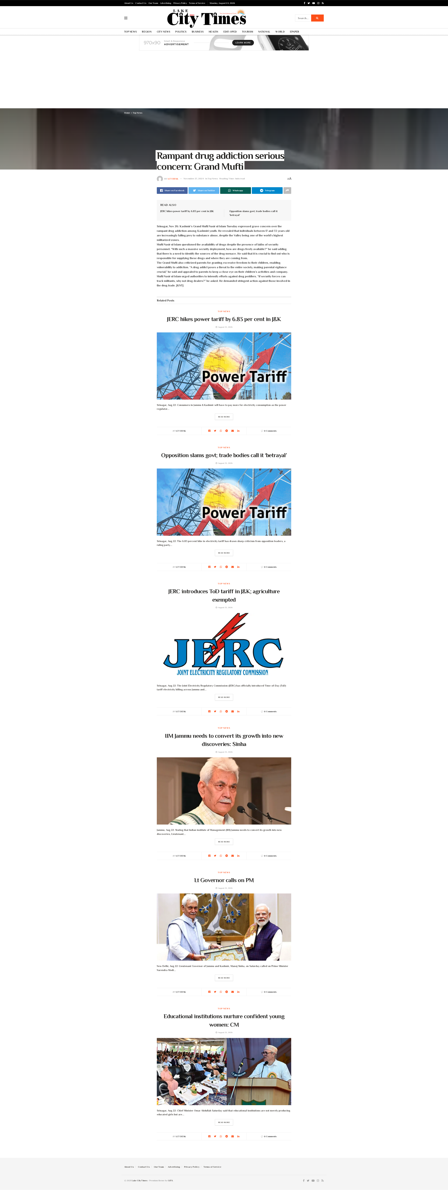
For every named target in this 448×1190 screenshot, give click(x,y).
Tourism (247, 31)
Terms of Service (197, 3)
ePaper (294, 31)
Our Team (153, 3)
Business (198, 31)
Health (213, 31)
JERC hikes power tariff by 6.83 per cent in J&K (187, 211)
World (280, 31)
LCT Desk (173, 178)
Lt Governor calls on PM (224, 880)
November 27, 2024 (194, 178)
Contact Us (140, 3)
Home (127, 113)
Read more (224, 417)
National (264, 31)
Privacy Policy (180, 3)
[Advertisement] (224, 82)
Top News (130, 31)
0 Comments (270, 431)
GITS (170, 1180)
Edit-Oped (230, 31)
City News (163, 31)
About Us (128, 3)
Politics (180, 31)
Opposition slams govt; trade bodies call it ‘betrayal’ (224, 455)
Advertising (165, 3)
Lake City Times (139, 1180)
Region (147, 31)
